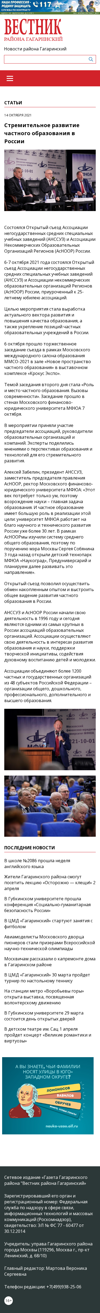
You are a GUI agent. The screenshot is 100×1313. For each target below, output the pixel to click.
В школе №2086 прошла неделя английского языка (37, 863)
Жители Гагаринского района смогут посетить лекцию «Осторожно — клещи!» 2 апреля (49, 882)
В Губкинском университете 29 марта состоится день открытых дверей (43, 1016)
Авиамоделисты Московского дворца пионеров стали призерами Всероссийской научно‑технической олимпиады (49, 942)
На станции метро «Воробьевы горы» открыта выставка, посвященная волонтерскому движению (44, 997)
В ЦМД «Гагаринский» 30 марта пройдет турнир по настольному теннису (47, 978)
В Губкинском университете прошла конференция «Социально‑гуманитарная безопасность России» (47, 904)
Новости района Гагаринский (35, 49)
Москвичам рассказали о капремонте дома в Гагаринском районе (49, 962)
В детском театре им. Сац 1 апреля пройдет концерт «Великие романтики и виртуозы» (47, 1035)
